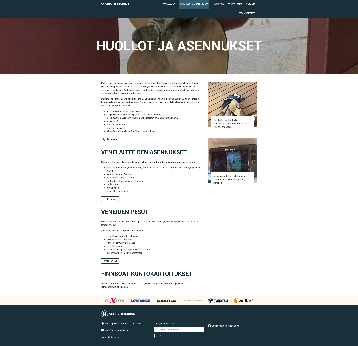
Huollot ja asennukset (194, 4)
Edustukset (235, 4)
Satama (250, 4)
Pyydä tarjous (110, 139)
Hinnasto (218, 4)
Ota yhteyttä (247, 13)
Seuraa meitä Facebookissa (225, 325)
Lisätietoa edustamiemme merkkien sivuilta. (172, 162)
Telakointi (169, 4)
